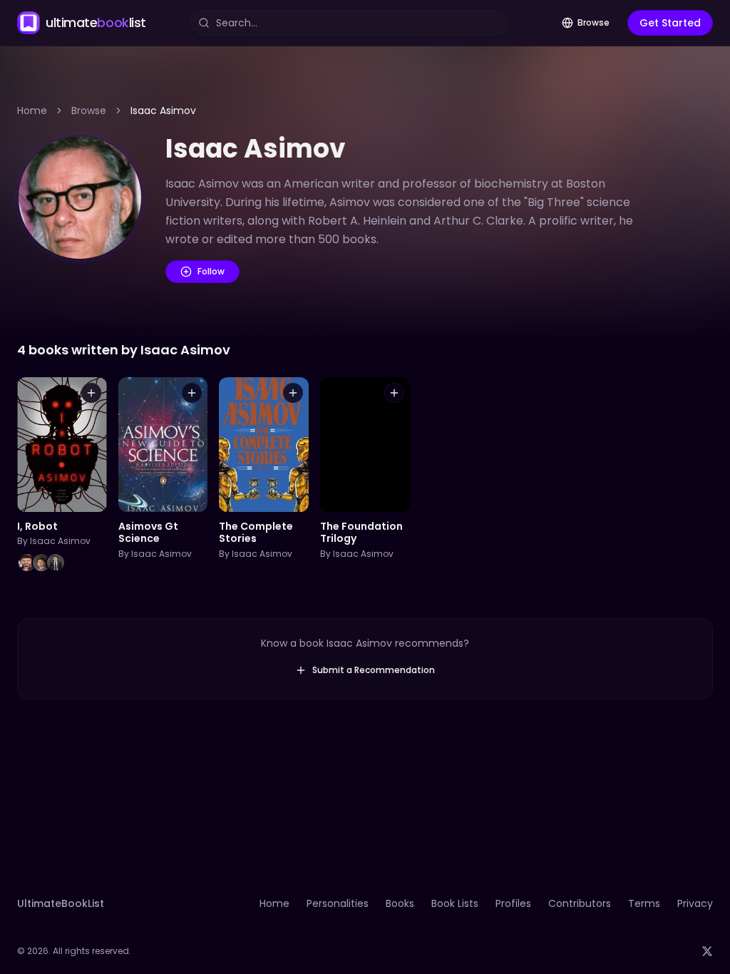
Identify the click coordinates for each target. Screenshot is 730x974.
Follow (211, 271)
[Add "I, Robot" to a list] (91, 393)
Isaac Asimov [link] (163, 110)
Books (400, 903)
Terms (644, 903)
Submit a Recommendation (373, 670)
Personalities (338, 903)
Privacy (695, 903)
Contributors (579, 903)
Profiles (513, 903)
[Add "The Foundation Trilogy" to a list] (394, 393)
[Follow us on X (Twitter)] (707, 951)
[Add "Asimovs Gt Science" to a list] (192, 393)
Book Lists (454, 903)
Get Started (670, 23)
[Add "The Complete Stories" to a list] (293, 393)
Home (32, 110)
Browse (593, 22)
